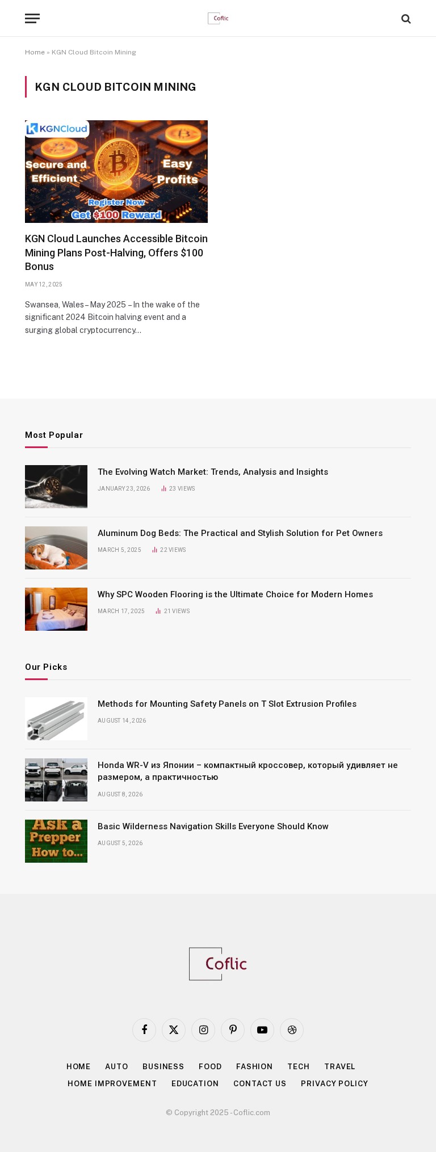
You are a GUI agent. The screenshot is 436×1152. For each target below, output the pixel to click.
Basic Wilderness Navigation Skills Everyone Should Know (213, 826)
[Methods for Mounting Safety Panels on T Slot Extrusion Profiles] (56, 718)
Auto (116, 1066)
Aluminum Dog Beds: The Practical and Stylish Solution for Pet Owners (240, 533)
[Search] (405, 18)
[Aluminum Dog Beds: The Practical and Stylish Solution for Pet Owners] (56, 547)
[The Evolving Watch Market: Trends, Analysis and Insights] (56, 486)
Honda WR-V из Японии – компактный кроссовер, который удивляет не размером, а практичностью (248, 771)
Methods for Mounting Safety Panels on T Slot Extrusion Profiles (227, 704)
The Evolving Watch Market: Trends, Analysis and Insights (213, 472)
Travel (339, 1066)
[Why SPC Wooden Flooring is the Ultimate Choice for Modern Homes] (56, 609)
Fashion (254, 1066)
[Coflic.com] (218, 18)
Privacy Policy (334, 1083)
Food (210, 1066)
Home (35, 52)
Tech (298, 1066)
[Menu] (32, 18)
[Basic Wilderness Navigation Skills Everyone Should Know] (56, 841)
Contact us (260, 1083)
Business (163, 1066)
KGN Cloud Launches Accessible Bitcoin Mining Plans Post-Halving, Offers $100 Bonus (116, 252)
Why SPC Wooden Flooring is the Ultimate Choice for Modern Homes (235, 594)
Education (195, 1083)
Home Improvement (112, 1083)
